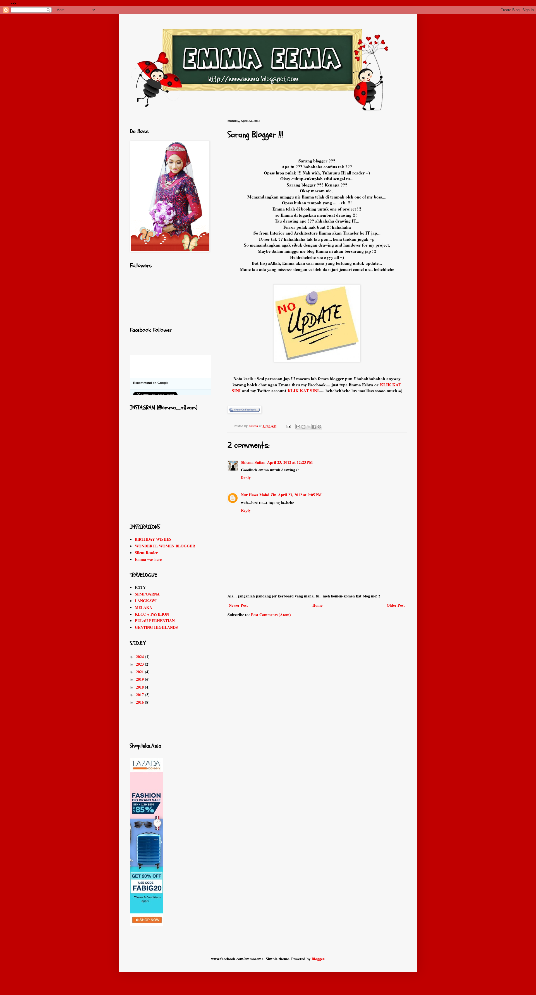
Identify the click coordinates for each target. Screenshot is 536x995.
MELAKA (143, 607)
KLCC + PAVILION (152, 614)
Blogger (318, 959)
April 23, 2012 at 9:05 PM (300, 495)
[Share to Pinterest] (319, 426)
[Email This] (298, 426)
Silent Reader (146, 553)
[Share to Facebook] (314, 426)
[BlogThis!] (303, 426)
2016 (140, 702)
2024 (140, 657)
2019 (140, 679)
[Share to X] (309, 426)
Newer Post (238, 605)
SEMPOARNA (147, 594)
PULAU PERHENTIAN (155, 620)
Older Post (396, 605)
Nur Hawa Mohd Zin (258, 495)
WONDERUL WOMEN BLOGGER (165, 546)
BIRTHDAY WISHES (153, 539)
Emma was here (148, 559)
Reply (246, 478)
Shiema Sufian (253, 462)
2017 (140, 695)
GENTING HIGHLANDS (156, 627)
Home (317, 605)
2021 (140, 672)
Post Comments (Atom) (271, 615)
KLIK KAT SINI (303, 390)
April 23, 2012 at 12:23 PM (290, 462)
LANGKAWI (146, 601)
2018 (140, 687)
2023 (140, 664)
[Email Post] (288, 425)
